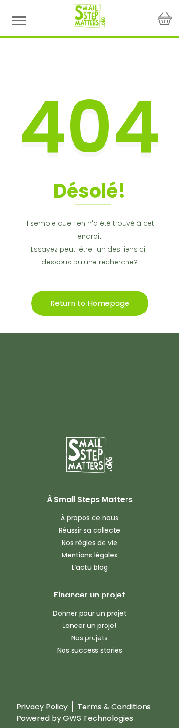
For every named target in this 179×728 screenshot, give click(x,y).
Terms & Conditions (114, 706)
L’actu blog (90, 567)
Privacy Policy (42, 706)
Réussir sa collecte (89, 530)
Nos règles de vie (89, 542)
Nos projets (89, 638)
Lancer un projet (90, 625)
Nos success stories (89, 650)
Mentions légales (89, 555)
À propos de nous (89, 518)
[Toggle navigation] (19, 20)
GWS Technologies (98, 718)
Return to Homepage (89, 303)
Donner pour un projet (89, 613)
